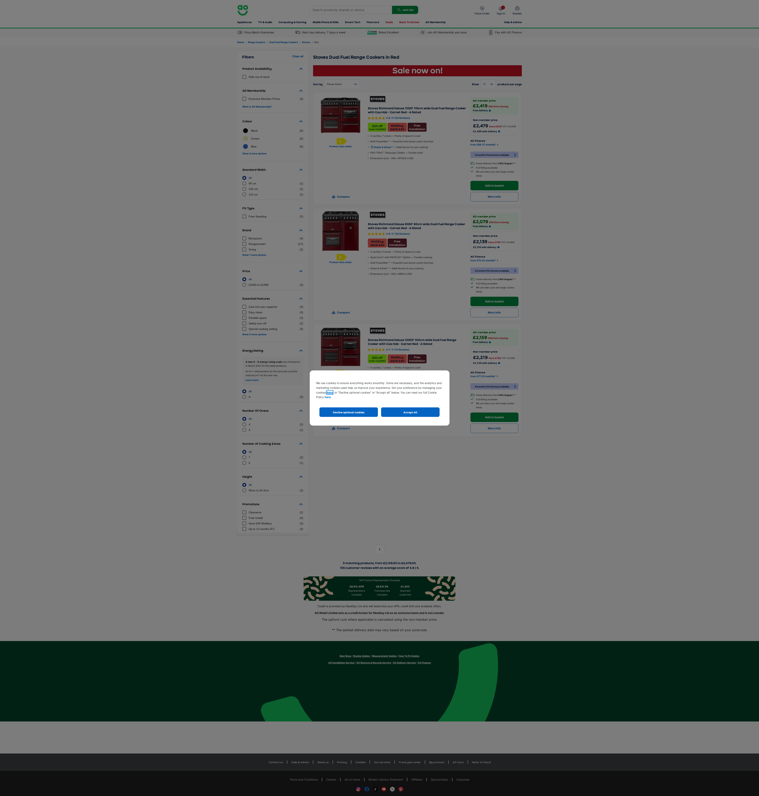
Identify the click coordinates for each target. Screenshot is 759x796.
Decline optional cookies (348, 412)
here (330, 392)
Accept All (410, 412)
